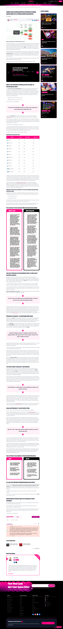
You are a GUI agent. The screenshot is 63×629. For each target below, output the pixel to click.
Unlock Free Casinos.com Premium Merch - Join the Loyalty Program (23, 4)
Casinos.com (8, 7)
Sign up (36, 516)
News (33, 605)
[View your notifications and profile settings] (39, 524)
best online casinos (32, 412)
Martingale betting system (21, 182)
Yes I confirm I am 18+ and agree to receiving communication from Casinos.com (41, 588)
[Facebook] (34, 20)
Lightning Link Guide (45, 112)
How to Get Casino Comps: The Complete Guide (47, 59)
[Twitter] (36, 20)
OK (48, 623)
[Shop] (49, 1)
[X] (37, 614)
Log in (34, 516)
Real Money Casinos (9, 599)
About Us (33, 597)
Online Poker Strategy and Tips (47, 76)
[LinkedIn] (32, 20)
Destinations (34, 607)
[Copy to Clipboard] (37, 20)
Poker (20, 605)
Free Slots (21, 599)
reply (10, 535)
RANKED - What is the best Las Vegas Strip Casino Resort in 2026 (48, 23)
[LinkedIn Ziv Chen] (14, 562)
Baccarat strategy (19, 403)
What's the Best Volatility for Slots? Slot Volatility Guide (48, 42)
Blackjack (21, 602)
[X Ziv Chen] (16, 562)
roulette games (8, 117)
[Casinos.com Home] (31, 1)
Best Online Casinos (9, 597)
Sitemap (33, 610)
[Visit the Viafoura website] (37, 548)
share (38, 535)
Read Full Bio (10, 573)
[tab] (9, 523)
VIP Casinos (8, 602)
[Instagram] (35, 614)
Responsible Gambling (35, 602)
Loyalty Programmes (10, 607)
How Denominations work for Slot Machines (47, 95)
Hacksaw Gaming (22, 613)
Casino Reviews (9, 610)
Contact (33, 599)
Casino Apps (8, 605)
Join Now (51, 585)
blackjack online (15, 312)
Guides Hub (12, 7)
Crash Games (21, 607)
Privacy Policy (10, 624)
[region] (23, 533)
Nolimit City (21, 615)
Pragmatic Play (22, 610)
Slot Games (21, 597)
